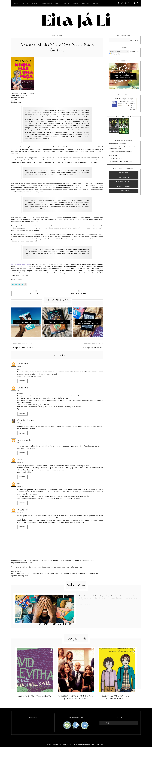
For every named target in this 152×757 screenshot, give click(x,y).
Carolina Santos (25, 420)
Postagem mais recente (22, 343)
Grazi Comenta (123, 177)
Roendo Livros (123, 190)
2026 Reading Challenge (123, 98)
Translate (116, 54)
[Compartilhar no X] (31, 293)
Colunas (66, 3)
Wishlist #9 (113, 155)
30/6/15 (20, 512)
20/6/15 (20, 366)
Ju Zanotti (22, 509)
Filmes (34, 3)
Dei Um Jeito (123, 173)
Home (16, 3)
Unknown (22, 363)
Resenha (86, 293)
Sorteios (85, 3)
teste (19, 459)
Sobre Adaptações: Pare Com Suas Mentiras (124, 76)
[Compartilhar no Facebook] (34, 293)
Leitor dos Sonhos (124, 186)
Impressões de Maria (124, 182)
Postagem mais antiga (92, 343)
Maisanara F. (24, 439)
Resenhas (24, 3)
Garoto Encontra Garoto (117, 143)
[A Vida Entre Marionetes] (124, 133)
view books (133, 109)
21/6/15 (20, 390)
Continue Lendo (85, 605)
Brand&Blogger (84, 744)
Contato (96, 3)
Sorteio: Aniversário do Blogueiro (120, 152)
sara (19, 483)
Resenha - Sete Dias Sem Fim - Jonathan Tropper (124, 147)
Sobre (75, 3)
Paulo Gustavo (76, 293)
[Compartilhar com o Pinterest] (37, 293)
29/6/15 (20, 462)
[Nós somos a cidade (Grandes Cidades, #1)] (114, 132)
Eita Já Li (55, 744)
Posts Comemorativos (50, 3)
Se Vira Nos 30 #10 (115, 158)
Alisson (121, 101)
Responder (22, 381)
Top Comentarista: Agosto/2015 (120, 162)
